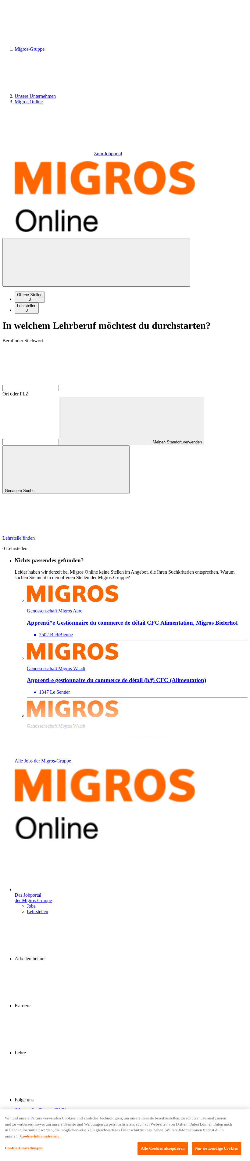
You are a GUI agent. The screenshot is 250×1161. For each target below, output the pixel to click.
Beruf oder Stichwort (22, 340)
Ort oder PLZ (15, 393)
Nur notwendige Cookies (216, 1148)
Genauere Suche (20, 490)
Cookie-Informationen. (39, 1136)
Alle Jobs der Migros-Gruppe (43, 760)
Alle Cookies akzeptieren (162, 1148)
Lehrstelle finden (19, 538)
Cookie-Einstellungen (24, 1148)
